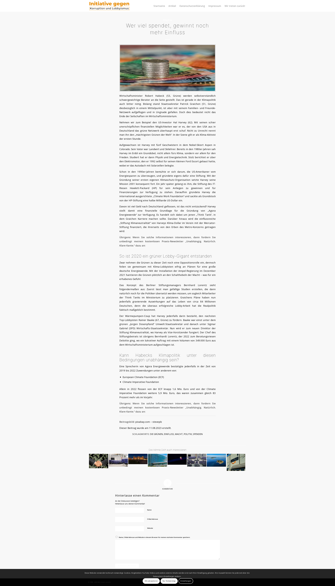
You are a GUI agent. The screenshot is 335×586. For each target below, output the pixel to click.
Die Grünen (156, 434)
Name (150, 510)
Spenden (198, 434)
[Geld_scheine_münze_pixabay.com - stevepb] (167, 68)
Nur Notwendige (169, 581)
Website (150, 528)
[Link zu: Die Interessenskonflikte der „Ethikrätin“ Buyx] (137, 459)
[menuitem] (159, 6)
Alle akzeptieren (151, 581)
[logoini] (109, 6)
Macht (179, 434)
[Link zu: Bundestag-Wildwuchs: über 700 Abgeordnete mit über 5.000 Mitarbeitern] (196, 460)
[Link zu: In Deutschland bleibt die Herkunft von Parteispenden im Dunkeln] (98, 461)
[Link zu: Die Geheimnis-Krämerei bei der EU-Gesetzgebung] (157, 460)
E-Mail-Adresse (153, 519)
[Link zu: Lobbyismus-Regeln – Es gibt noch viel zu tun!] (118, 460)
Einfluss (169, 434)
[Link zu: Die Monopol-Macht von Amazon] (236, 462)
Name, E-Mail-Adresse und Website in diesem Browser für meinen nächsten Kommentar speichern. (154, 537)
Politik (167, 20)
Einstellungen (185, 581)
